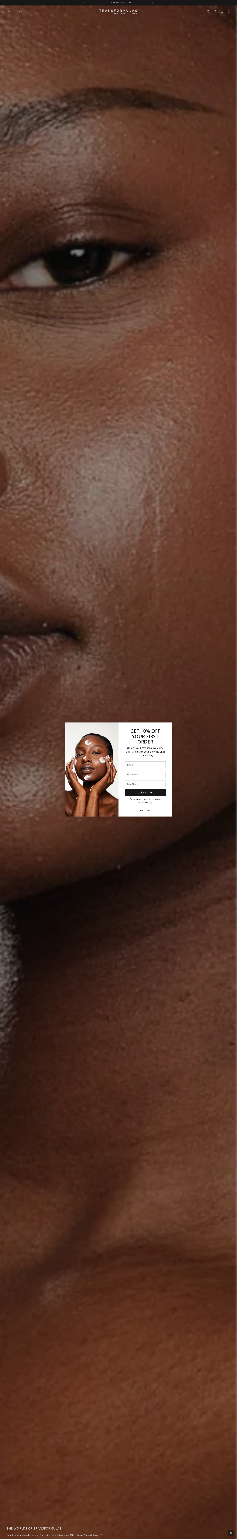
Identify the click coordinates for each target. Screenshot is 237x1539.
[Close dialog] (168, 726)
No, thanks (145, 810)
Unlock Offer (145, 792)
